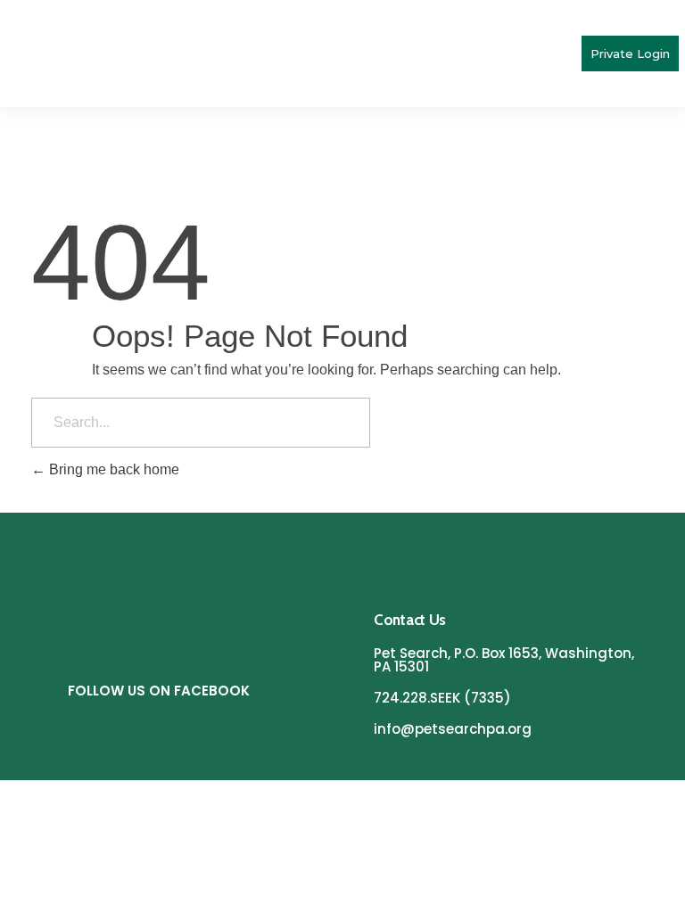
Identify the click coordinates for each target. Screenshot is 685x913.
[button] (566, 54)
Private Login (630, 53)
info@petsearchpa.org (453, 729)
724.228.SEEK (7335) (442, 697)
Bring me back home (112, 469)
